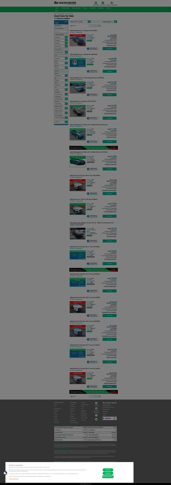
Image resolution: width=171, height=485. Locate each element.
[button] (5, 473)
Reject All (107, 473)
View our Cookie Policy (14, 478)
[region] (69, 472)
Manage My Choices (108, 476)
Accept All (107, 469)
